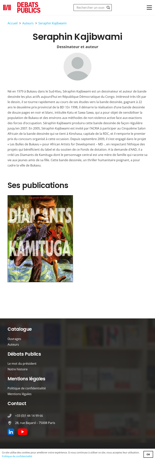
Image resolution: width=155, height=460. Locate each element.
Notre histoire (18, 369)
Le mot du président (22, 363)
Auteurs (13, 344)
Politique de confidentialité (27, 388)
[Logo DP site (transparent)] (22, 7)
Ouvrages (14, 339)
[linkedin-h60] (11, 431)
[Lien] (77, 66)
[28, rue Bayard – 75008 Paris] (11, 423)
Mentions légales (20, 394)
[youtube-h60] (22, 431)
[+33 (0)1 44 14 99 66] (11, 416)
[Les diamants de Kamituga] (40, 238)
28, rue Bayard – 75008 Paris (35, 423)
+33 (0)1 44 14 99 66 (29, 416)
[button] (149, 7)
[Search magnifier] (108, 7)
